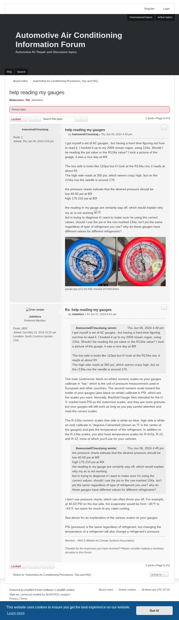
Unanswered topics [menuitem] (140, 17)
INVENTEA (52, 594)
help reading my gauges (36, 92)
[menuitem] (13, 599)
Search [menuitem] (21, 71)
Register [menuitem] (150, 8)
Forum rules (19, 109)
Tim (27, 100)
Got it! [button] (154, 610)
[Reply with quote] (164, 127)
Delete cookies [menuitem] (127, 589)
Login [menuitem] (166, 8)
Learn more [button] (16, 613)
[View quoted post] (120, 328)
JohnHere (37, 100)
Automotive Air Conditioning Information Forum (68, 40)
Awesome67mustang (35, 129)
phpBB (28, 590)
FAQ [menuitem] (9, 71)
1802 (24, 328)
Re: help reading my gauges (88, 310)
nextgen (65, 594)
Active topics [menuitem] (165, 17)
